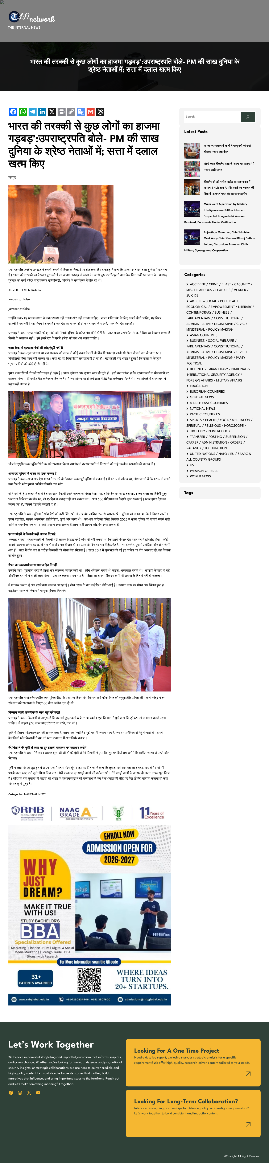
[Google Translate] (81, 112)
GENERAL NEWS (202, 397)
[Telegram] (32, 112)
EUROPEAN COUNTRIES (207, 391)
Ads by (36, 290)
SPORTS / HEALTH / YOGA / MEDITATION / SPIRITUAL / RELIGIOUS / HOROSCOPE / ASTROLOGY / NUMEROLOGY (219, 426)
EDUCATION (199, 386)
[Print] (61, 112)
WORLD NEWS (200, 476)
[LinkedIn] (42, 112)
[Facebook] (13, 112)
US (192, 465)
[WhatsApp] (23, 112)
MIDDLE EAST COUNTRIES (209, 403)
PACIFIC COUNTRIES (205, 414)
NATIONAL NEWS (35, 794)
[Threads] (100, 112)
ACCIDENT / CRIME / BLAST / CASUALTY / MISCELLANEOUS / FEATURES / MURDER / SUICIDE (219, 290)
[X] (52, 112)
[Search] (248, 117)
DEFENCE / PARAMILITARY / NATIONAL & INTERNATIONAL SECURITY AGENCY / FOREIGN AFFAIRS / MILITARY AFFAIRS (218, 375)
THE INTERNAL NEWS (24, 27)
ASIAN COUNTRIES (204, 335)
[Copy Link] (71, 112)
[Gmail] (90, 112)
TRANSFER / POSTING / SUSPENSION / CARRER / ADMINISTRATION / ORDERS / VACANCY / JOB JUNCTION (217, 442)
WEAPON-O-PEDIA (204, 471)
